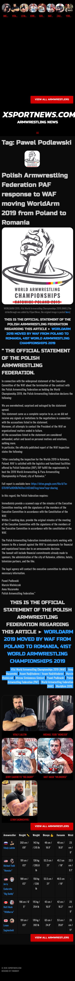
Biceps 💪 (48, 835)
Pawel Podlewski (55, 678)
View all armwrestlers (52, 99)
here (68, 312)
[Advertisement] (37, 57)
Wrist (70, 835)
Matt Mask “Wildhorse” (8, 909)
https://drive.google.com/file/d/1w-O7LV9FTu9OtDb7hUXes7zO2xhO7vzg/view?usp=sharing (35, 486)
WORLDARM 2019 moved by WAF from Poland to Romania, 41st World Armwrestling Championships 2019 (38, 646)
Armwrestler (9, 835)
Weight (36, 835)
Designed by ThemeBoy (10, 970)
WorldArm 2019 (64, 686)
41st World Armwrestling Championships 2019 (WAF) (38, 669)
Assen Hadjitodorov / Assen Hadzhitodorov (41, 673)
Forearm (61, 835)
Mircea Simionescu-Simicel (30, 678)
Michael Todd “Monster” (9, 868)
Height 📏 (24, 835)
